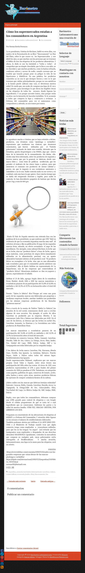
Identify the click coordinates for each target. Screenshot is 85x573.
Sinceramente (40, 474)
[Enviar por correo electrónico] (7, 467)
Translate (75, 64)
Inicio (33, 481)
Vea (47, 474)
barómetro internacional (32, 472)
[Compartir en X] (11, 467)
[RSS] (2, 567)
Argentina (12, 472)
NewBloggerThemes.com (59, 557)
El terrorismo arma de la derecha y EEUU (73, 156)
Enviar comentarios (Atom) (27, 548)
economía (21, 474)
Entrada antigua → (48, 481)
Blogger (74, 259)
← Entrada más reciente (16, 481)
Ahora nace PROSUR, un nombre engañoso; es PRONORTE (68, 133)
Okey (32, 474)
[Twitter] (2, 554)
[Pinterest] (2, 560)
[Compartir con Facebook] (13, 467)
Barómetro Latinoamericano (41, 555)
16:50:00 (11, 40)
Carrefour (45, 472)
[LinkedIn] (2, 564)
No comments (46, 40)
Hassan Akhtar (29, 557)
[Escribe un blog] (9, 467)
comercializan (11, 474)
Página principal (11, 25)
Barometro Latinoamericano (27, 40)
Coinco (52, 472)
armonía (19, 472)
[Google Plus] (2, 557)
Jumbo (27, 474)
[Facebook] (2, 550)
